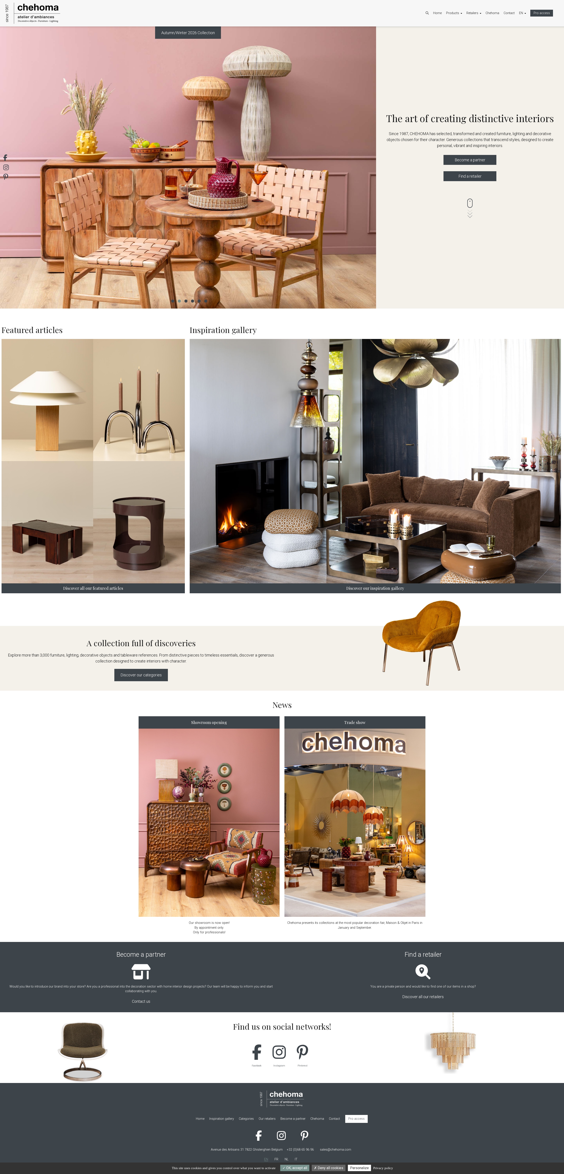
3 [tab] (185, 300)
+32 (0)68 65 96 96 (300, 1150)
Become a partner (483, 32)
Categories (458, 32)
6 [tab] (205, 300)
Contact (509, 13)
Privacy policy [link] (383, 1168)
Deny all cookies (330, 1168)
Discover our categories (141, 675)
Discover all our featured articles (93, 588)
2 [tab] (179, 300)
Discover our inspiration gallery (375, 588)
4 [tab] (192, 300)
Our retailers (479, 38)
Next (366, 167)
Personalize (359, 1168)
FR (525, 32)
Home (437, 13)
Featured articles (462, 38)
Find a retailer (470, 176)
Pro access (542, 13)
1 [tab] (172, 300)
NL (525, 38)
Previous (10, 167)
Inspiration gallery (463, 43)
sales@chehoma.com (335, 1150)
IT (524, 43)
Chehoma (492, 13)
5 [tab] (199, 300)
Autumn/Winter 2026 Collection (188, 32)
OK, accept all (296, 1168)
